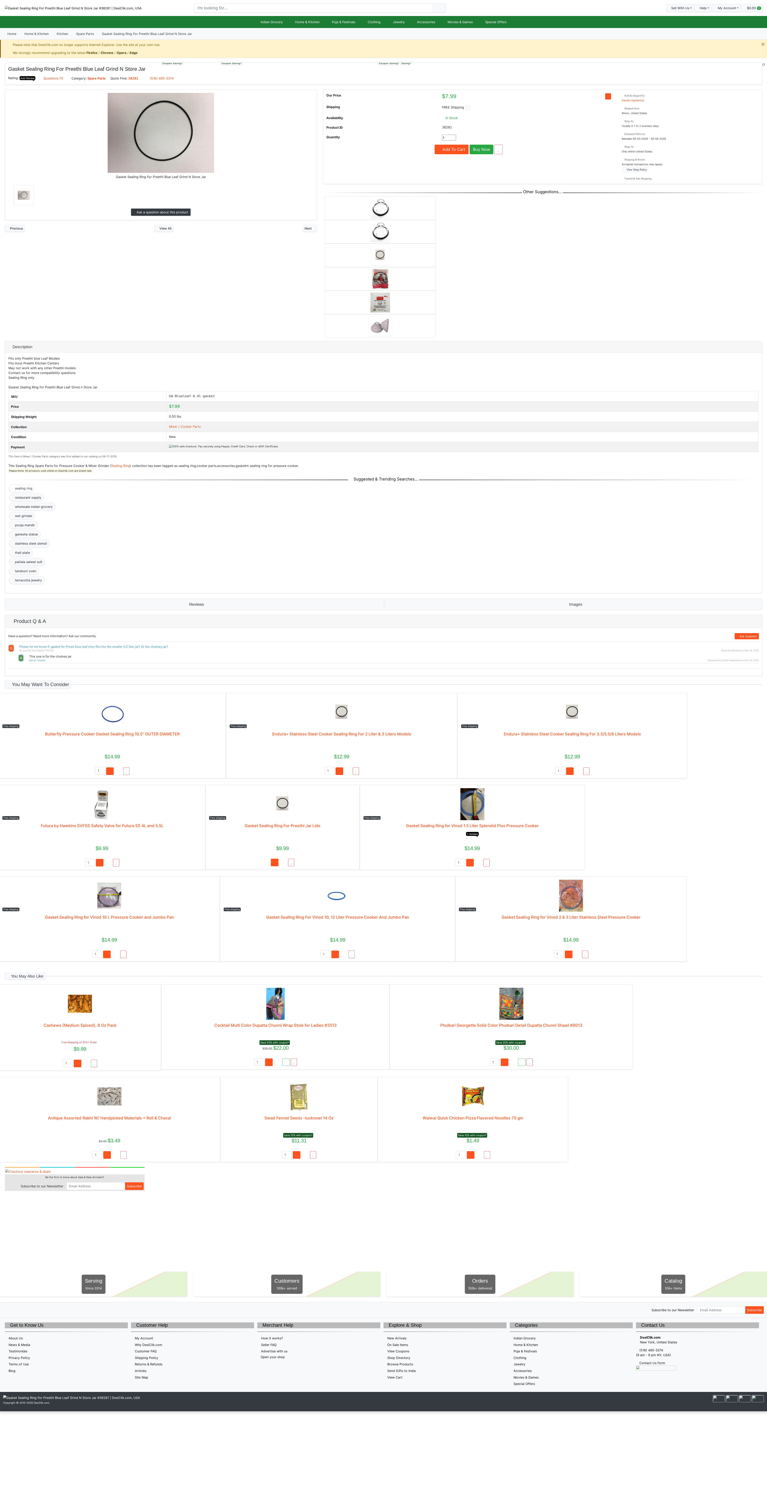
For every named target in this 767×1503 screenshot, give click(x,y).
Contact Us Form (651, 1363)
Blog (12, 1371)
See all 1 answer (37, 660)
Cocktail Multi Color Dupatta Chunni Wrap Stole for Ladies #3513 (275, 1025)
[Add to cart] (110, 771)
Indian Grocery (272, 22)
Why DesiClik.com (148, 1345)
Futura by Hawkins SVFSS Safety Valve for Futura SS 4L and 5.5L (102, 825)
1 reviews (472, 834)
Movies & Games (460, 22)
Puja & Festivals (343, 22)
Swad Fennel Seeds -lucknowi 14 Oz (299, 1118)
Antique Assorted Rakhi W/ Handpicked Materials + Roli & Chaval (109, 1118)
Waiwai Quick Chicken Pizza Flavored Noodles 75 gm (473, 1118)
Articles (140, 1371)
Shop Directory (398, 1358)
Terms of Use (19, 1364)
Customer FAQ (146, 1351)
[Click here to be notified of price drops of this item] (608, 96)
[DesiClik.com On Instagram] (33, 1310)
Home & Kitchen (307, 22)
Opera (121, 53)
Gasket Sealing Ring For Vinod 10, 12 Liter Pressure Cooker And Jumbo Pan (337, 917)
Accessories (426, 22)
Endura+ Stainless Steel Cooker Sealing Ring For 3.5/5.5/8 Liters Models (572, 734)
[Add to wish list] (498, 149)
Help (703, 8)
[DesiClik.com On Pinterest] (24, 1310)
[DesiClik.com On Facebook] (16, 1310)
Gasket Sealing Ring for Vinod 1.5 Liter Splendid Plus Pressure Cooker (472, 825)
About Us (16, 1338)
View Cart (394, 1377)
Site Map (141, 1377)
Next (309, 228)
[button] (726, 8)
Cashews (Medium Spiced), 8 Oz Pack (80, 1025)
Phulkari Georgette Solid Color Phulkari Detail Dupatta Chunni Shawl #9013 (511, 1025)
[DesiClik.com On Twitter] (7, 1310)
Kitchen (62, 34)
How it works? (272, 1338)
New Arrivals (396, 1338)
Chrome (107, 53)
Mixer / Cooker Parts (185, 427)
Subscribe (134, 1186)
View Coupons (398, 1351)
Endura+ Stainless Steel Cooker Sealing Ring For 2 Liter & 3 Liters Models (341, 734)
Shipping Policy (146, 1358)
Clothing (374, 22)
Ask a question (162, 212)
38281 (133, 78)
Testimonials (18, 1351)
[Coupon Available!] (286, 1062)
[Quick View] (118, 771)
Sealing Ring (120, 466)
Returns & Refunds (148, 1364)
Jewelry (399, 22)
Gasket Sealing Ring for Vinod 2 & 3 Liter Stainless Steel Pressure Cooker (571, 917)
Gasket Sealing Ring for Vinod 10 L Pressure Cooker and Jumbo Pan (109, 917)
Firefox (91, 53)
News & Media (19, 1345)
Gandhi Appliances (633, 100)
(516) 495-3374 (162, 78)
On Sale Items (397, 1345)
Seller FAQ (268, 1345)
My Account (144, 1338)
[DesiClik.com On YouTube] (41, 1310)
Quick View (749, 68)
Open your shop (272, 1357)
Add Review (27, 78)
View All (165, 228)
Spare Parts (85, 34)
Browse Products (400, 1364)
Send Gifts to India (401, 1371)
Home (11, 34)
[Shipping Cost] (468, 107)
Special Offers (496, 22)
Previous (16, 228)
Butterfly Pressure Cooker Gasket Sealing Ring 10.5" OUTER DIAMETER (112, 734)
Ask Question (748, 636)
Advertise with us (274, 1351)
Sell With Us (679, 8)
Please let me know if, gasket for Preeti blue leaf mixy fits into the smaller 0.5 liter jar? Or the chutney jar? (93, 647)
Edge (134, 53)
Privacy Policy (19, 1358)
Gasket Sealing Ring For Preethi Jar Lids (282, 825)
